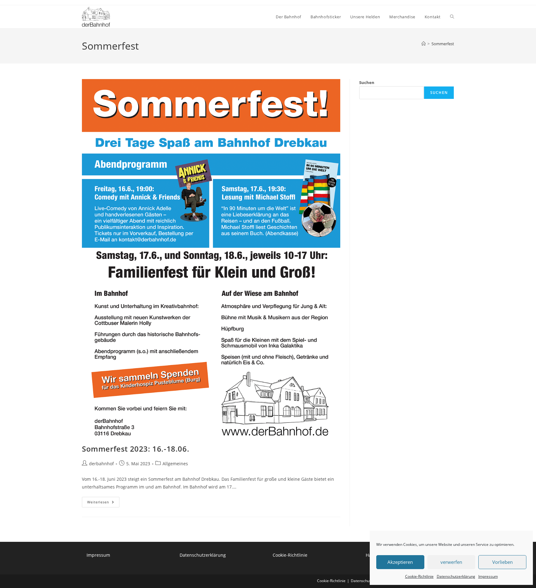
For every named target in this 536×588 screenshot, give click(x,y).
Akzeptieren (400, 562)
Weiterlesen (103, 503)
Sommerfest (442, 43)
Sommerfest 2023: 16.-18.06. (135, 449)
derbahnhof (101, 463)
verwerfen (451, 562)
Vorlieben (502, 562)
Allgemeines (175, 463)
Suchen (366, 82)
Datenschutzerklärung (456, 576)
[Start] (424, 43)
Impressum (488, 576)
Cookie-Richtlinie (419, 576)
